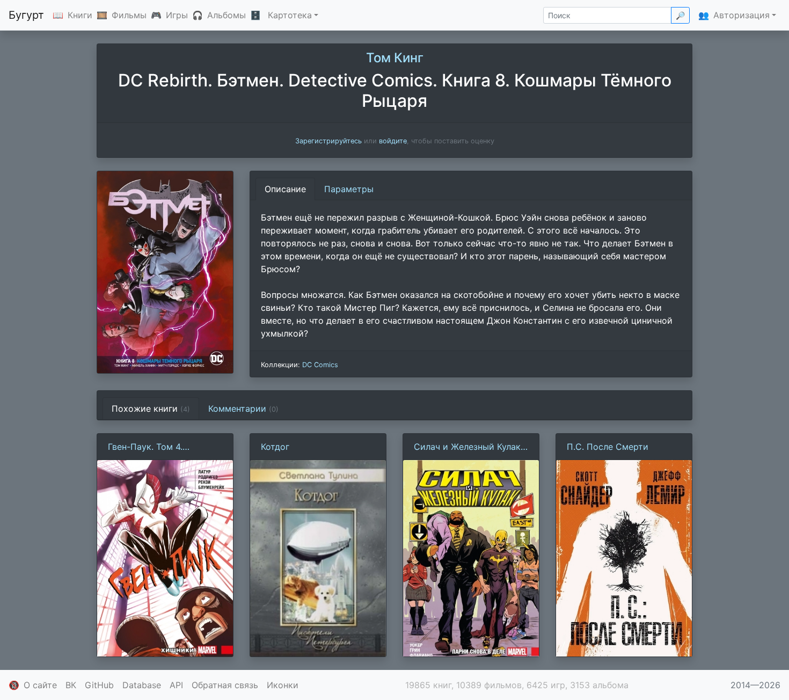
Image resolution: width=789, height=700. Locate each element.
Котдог (275, 446)
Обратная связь (225, 685)
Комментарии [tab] (243, 408)
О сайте (40, 685)
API (176, 685)
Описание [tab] (285, 189)
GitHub (99, 685)
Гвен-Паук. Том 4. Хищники (145, 447)
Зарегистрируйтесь (328, 141)
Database (141, 685)
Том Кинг (394, 57)
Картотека (290, 15)
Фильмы (129, 15)
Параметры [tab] (349, 189)
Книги (80, 15)
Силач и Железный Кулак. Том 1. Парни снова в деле (469, 447)
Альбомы (226, 15)
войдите (393, 141)
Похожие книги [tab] (151, 408)
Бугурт (26, 15)
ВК (70, 685)
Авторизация (741, 15)
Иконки (282, 685)
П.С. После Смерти (607, 446)
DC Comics (320, 365)
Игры (177, 15)
